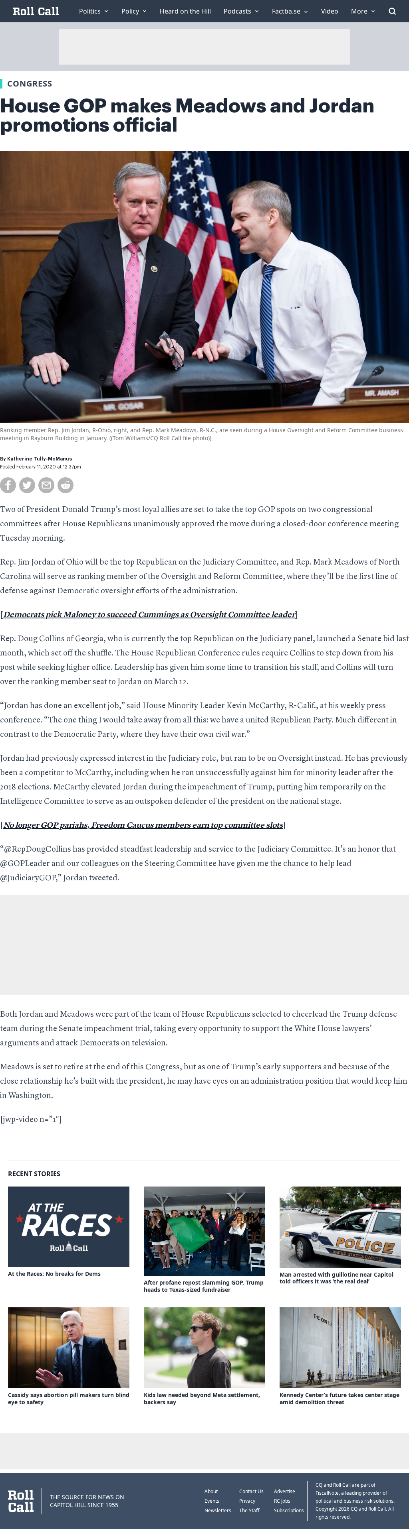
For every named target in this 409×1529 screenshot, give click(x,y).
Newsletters (217, 1510)
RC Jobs (282, 1501)
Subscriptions (289, 1510)
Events (211, 1501)
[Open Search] (392, 11)
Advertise (284, 1491)
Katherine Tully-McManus (39, 459)
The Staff (249, 1510)
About (211, 1491)
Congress (29, 83)
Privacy (247, 1501)
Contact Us (251, 1491)
